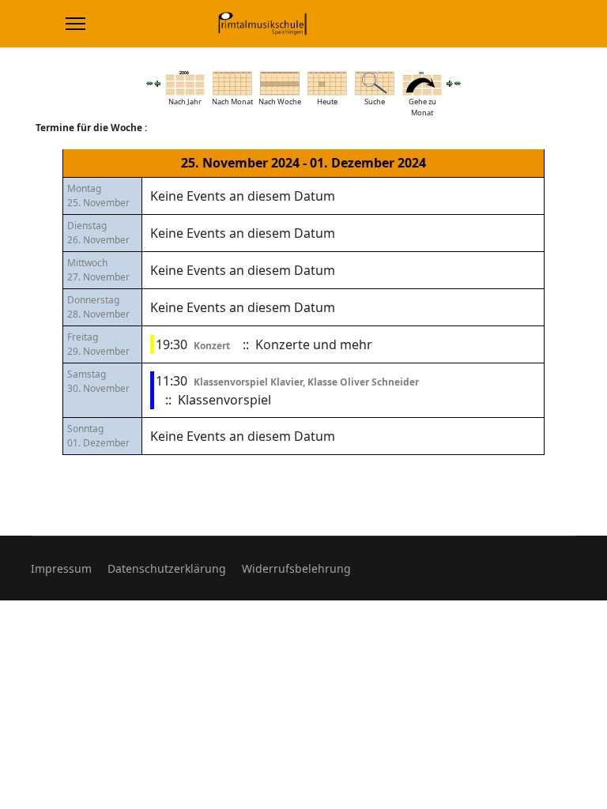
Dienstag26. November (98, 232)
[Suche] (374, 83)
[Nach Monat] (232, 83)
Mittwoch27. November (98, 270)
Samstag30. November (98, 381)
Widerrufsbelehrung (296, 568)
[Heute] (327, 83)
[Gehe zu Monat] (422, 83)
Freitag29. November (98, 344)
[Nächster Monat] (457, 83)
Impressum (61, 568)
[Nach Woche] (280, 83)
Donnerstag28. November (98, 307)
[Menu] (75, 23)
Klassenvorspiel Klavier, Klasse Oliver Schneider (306, 382)
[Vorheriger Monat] (149, 83)
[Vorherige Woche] (157, 84)
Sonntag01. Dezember (98, 436)
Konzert (212, 345)
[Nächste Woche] (450, 84)
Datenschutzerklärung (166, 568)
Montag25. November (98, 195)
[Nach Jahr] (185, 83)
